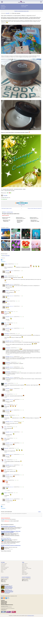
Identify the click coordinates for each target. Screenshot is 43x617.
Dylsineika (7, 290)
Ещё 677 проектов (5, 215)
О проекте (3, 600)
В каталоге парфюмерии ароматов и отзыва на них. (26, 579)
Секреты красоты (24, 563)
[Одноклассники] (4, 598)
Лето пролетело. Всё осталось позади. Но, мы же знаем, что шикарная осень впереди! (9, 591)
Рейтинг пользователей (4, 567)
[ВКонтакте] (2, 598)
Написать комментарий (5, 255)
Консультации (3, 569)
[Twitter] (6, 598)
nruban (5, 438)
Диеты (2, 570)
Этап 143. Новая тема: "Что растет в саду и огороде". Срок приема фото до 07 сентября (9, 587)
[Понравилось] (22, 270)
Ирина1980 (7, 13)
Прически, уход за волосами (26, 568)
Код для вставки (22, 204)
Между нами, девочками (16, 13)
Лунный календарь (4, 568)
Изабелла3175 (6, 333)
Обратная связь (4, 601)
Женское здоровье (25, 573)
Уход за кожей (23, 6)
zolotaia (5, 311)
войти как (7, 520)
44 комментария (4, 199)
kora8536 (5, 383)
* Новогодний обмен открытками (9, 190)
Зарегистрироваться (5, 517)
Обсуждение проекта (30, 615)
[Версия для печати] (21, 205)
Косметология (24, 569)
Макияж (23, 570)
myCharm (3, 562)
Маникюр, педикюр (24, 5)
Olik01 (5, 469)
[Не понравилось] (21, 270)
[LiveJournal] (8, 598)
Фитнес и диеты (24, 574)
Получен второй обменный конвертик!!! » (35, 208)
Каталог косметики (5, 577)
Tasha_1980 (6, 448)
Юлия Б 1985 (6, 415)
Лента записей (3, 564)
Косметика (3, 5)
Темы (23, 562)
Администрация (4, 602)
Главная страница (4, 563)
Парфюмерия (3, 6)
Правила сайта (4, 603)
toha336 (5, 492)
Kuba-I (5, 426)
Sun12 (5, 394)
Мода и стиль (24, 564)
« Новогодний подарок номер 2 (6, 208)
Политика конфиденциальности (7, 604)
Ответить (5, 268)
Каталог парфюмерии (26, 577)
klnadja (5, 404)
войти (3, 519)
